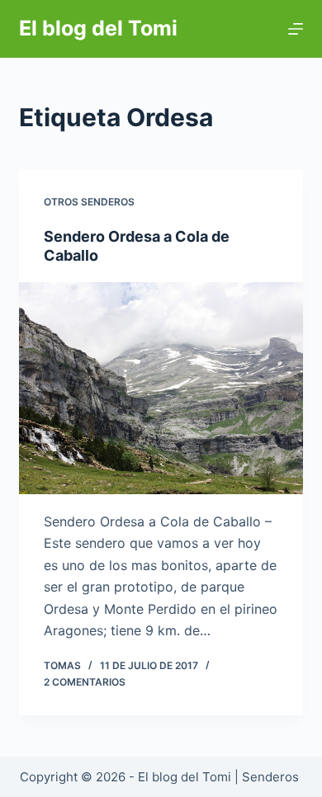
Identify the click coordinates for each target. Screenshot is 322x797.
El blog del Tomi (98, 28)
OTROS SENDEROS (89, 202)
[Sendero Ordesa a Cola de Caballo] (160, 388)
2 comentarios (84, 682)
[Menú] (295, 28)
